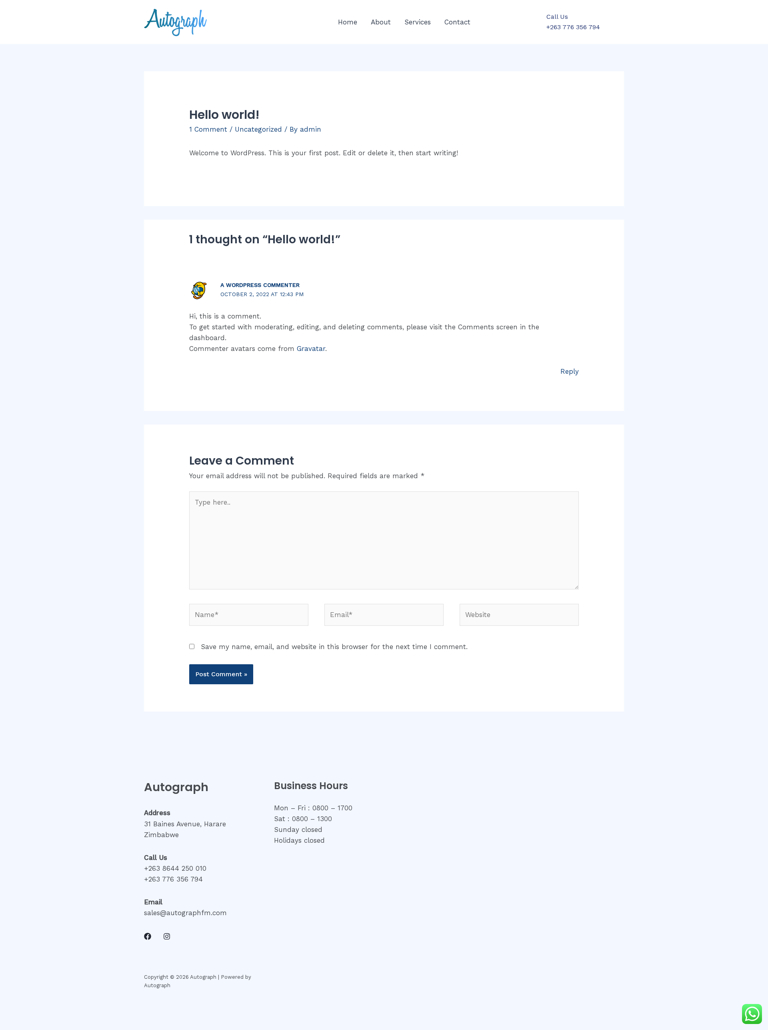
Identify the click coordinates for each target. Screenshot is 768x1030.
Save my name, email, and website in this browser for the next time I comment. (334, 647)
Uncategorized (258, 129)
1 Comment (208, 129)
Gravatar (311, 349)
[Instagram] (166, 936)
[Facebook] (147, 936)
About (381, 22)
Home (347, 22)
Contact (457, 22)
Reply (569, 371)
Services (417, 22)
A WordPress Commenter (260, 285)
